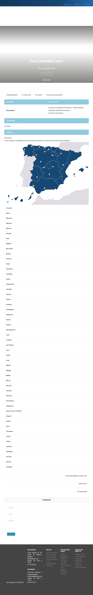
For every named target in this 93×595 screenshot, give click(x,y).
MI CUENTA (86, 4)
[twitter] (15, 571)
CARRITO (68, 4)
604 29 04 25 (31, 582)
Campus (78, 563)
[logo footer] (15, 558)
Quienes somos (80, 554)
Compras (63, 574)
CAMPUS (76, 4)
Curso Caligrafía (51, 557)
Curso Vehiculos (51, 555)
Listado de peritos (80, 567)
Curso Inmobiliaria (51, 553)
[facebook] (10, 571)
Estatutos (63, 559)
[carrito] (64, 4)
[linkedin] (20, 571)
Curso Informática (51, 559)
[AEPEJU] (45, 14)
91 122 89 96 (31, 565)
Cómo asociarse (80, 556)
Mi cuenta (78, 565)
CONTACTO (46, 74)
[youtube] (15, 575)
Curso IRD (49, 566)
